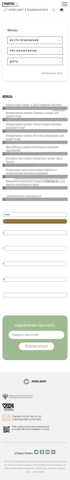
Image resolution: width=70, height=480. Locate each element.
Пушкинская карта (37, 10)
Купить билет (16, 10)
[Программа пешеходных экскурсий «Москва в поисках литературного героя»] (35, 188)
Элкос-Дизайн (38, 471)
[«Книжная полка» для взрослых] (35, 200)
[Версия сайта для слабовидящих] (61, 10)
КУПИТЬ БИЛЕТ (39, 381)
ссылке (46, 429)
